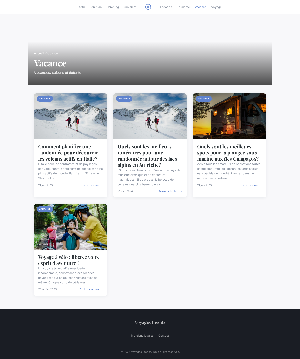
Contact (163, 335)
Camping (113, 7)
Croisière (130, 7)
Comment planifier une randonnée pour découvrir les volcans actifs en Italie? (68, 152)
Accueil (39, 53)
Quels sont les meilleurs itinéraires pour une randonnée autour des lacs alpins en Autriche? (147, 155)
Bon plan (96, 7)
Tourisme (183, 7)
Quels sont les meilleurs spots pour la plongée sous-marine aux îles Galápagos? (228, 152)
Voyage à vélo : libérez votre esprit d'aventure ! (69, 259)
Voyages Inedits (150, 322)
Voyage (216, 7)
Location (166, 7)
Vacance (200, 7)
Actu (81, 7)
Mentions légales (142, 335)
